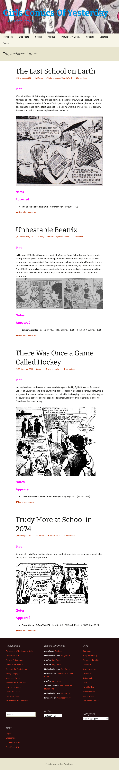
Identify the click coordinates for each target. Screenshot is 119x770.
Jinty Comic (88, 678)
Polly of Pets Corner (14, 660)
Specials (90, 36)
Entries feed (11, 738)
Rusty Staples (89, 691)
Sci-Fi (58, 535)
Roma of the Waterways (16, 682)
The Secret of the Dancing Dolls (19, 651)
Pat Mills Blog (88, 687)
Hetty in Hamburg (13, 687)
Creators (104, 36)
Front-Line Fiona (13, 691)
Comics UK (87, 664)
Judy (42, 236)
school (58, 78)
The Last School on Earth (55, 71)
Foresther (87, 673)
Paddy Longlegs (13, 673)
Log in (8, 733)
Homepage (8, 36)
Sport (66, 236)
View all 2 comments (27, 212)
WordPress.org (12, 747)
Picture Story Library (70, 36)
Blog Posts (24, 36)
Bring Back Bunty (90, 655)
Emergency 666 (12, 696)
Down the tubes (89, 669)
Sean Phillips (88, 696)
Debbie (41, 535)
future (51, 78)
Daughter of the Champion (17, 700)
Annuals (51, 36)
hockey (57, 369)
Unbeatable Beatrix (46, 230)
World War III (67, 78)
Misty (85, 682)
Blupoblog (87, 651)
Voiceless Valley (13, 678)
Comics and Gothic (91, 660)
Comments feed (13, 742)
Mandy (40, 78)
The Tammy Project (91, 700)
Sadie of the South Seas (16, 669)
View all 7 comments (27, 630)
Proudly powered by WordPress (59, 764)
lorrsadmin (82, 78)
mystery (59, 236)
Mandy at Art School (14, 664)
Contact (6, 43)
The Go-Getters (12, 655)
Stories (38, 36)
